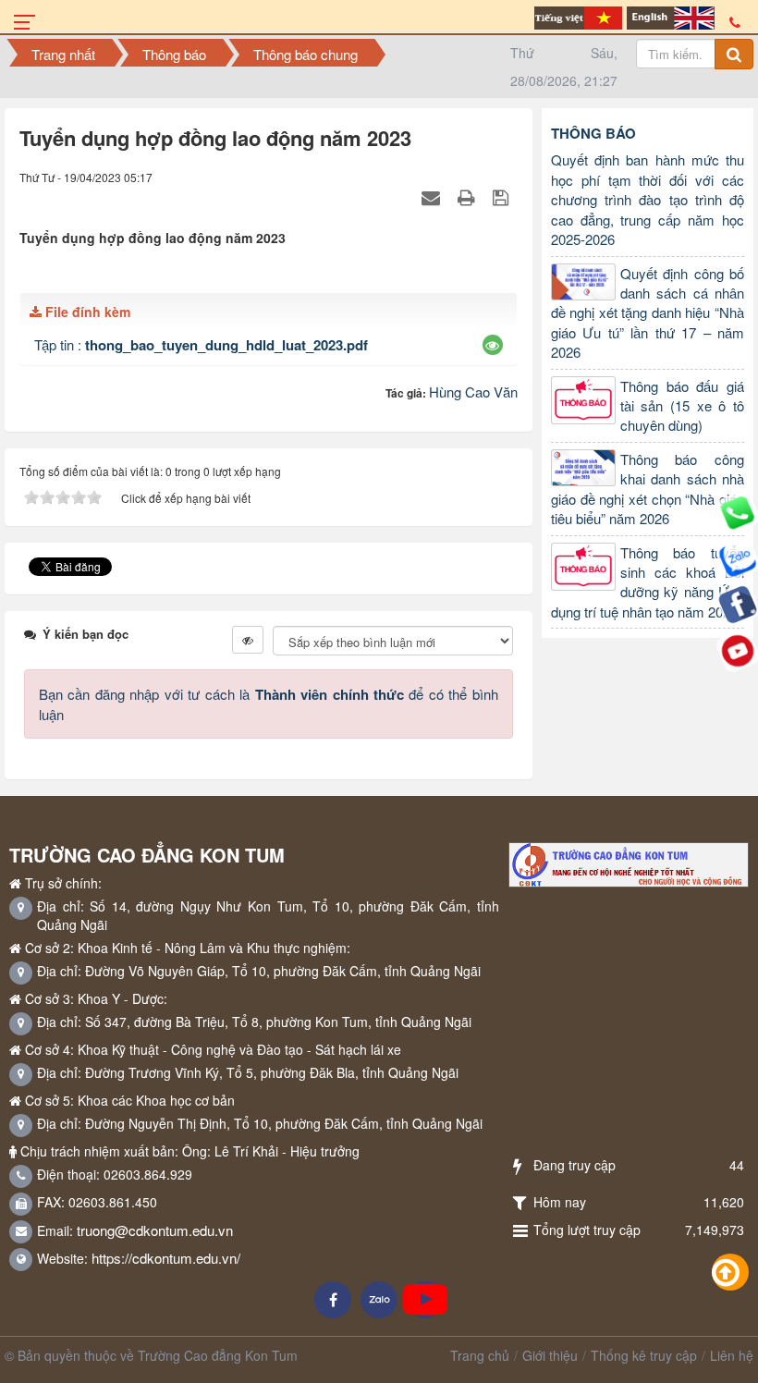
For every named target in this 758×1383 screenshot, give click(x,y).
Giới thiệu (550, 1355)
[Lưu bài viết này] (503, 195)
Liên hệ (731, 1355)
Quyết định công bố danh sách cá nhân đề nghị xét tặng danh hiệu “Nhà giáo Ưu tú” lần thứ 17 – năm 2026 (647, 312)
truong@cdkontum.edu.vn (155, 1230)
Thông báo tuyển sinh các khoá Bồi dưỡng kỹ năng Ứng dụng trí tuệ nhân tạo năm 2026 (647, 582)
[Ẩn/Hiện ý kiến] (247, 640)
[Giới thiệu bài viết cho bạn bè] (433, 195)
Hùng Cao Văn (473, 391)
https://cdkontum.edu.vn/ (166, 1257)
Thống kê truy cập (644, 1355)
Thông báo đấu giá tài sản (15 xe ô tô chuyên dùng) (682, 405)
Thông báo (593, 133)
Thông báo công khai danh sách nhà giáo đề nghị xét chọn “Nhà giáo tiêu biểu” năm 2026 (647, 488)
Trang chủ (479, 1355)
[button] (492, 345)
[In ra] (469, 195)
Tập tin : (201, 344)
